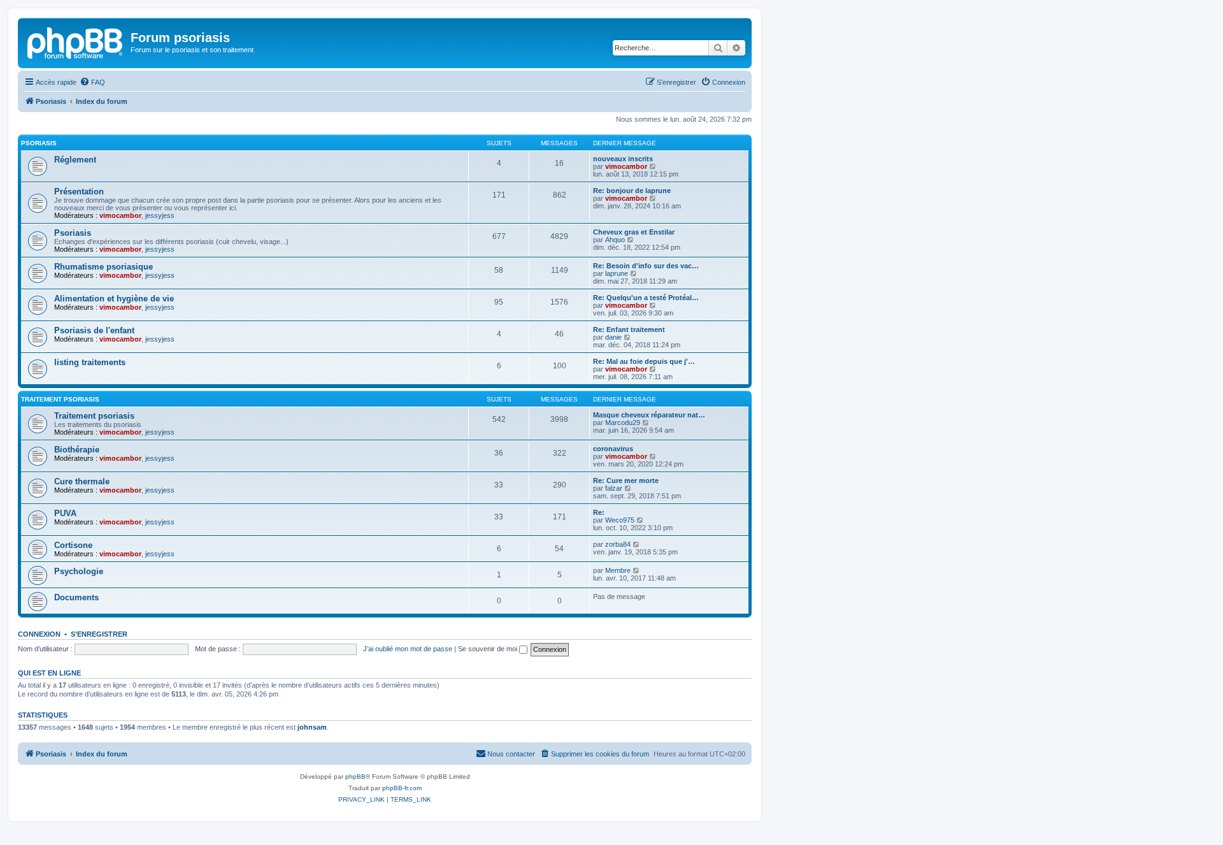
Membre (618, 570)
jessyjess (160, 215)
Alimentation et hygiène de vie (114, 298)
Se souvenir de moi (488, 649)
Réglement (75, 159)
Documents (76, 597)
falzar (613, 488)
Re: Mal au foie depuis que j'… (644, 361)
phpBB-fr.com (402, 787)
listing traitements (89, 362)
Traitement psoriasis (60, 399)
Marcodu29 (622, 422)
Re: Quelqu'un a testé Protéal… (646, 297)
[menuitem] (92, 82)
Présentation (79, 191)
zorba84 (618, 544)
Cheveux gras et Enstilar (634, 232)
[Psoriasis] (76, 41)
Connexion (39, 634)
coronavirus (613, 448)
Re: (598, 512)
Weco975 (619, 520)
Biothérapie (76, 449)
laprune (616, 273)
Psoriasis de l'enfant (94, 330)
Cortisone (73, 545)
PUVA (65, 513)
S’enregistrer (99, 634)
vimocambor (626, 166)
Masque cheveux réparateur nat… (649, 415)
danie (613, 337)
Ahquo (615, 239)
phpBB (355, 776)
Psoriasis (39, 143)
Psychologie (78, 571)
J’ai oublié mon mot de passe (407, 649)
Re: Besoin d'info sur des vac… (646, 266)
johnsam (312, 727)
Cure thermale (82, 481)
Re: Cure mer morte (626, 480)
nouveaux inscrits (623, 158)
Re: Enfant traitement (629, 329)
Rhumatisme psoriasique (103, 266)
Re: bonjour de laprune (632, 190)
